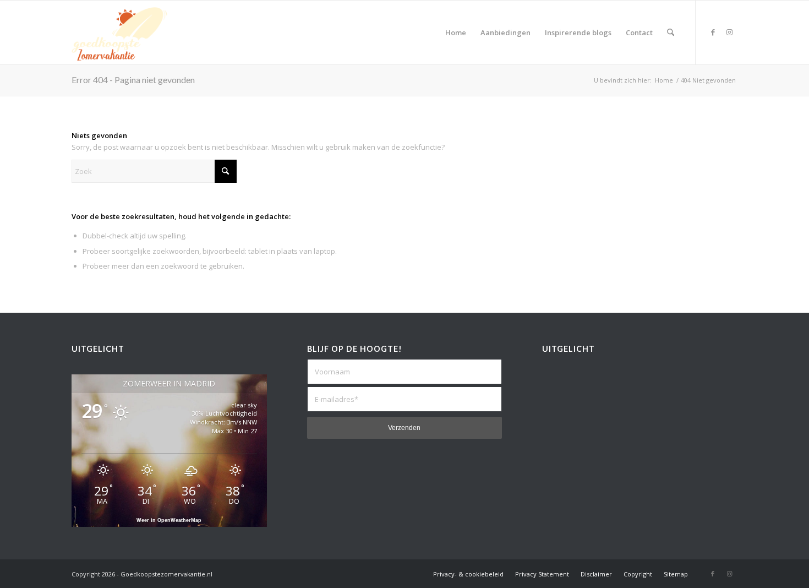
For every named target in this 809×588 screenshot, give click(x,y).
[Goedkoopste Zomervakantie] (119, 32)
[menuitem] (455, 32)
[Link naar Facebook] (712, 32)
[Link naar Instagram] (729, 32)
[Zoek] (670, 32)
